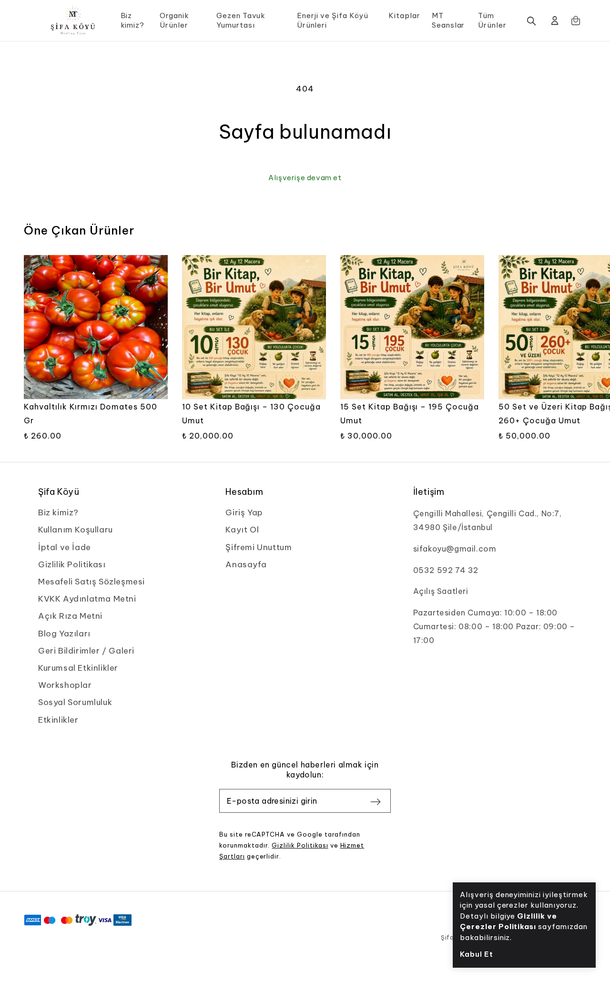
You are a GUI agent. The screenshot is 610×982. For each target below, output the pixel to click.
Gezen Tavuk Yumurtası (241, 20)
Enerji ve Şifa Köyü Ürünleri (332, 20)
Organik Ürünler (174, 20)
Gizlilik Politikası (300, 845)
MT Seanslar (448, 20)
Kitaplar (404, 15)
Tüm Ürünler (492, 20)
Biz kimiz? (133, 20)
